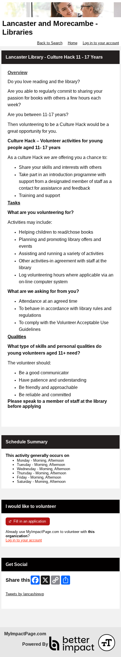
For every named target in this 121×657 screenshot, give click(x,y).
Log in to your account (101, 43)
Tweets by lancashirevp (25, 594)
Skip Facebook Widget (24, 602)
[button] (106, 642)
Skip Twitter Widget (21, 590)
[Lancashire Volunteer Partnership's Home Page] (60, 9)
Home (72, 43)
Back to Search (49, 43)
